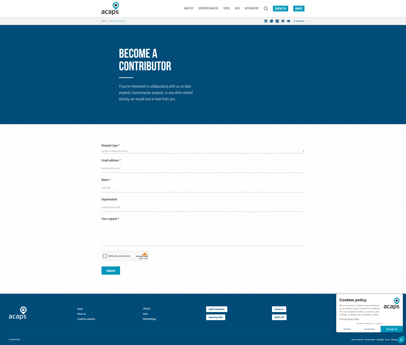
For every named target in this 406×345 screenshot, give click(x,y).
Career (387, 339)
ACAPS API (279, 317)
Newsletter (300, 21)
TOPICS (146, 308)
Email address (111, 160)
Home (80, 308)
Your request (110, 219)
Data (145, 314)
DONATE (299, 8)
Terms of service (357, 339)
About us (81, 314)
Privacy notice (370, 339)
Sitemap (394, 339)
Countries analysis (86, 319)
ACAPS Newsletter (217, 309)
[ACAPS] (110, 8)
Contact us (280, 8)
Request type (111, 145)
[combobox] (203, 151)
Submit (110, 270)
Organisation (109, 199)
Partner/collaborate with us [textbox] (115, 151)
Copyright (380, 339)
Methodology (149, 319)
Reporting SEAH (216, 317)
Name (106, 180)
